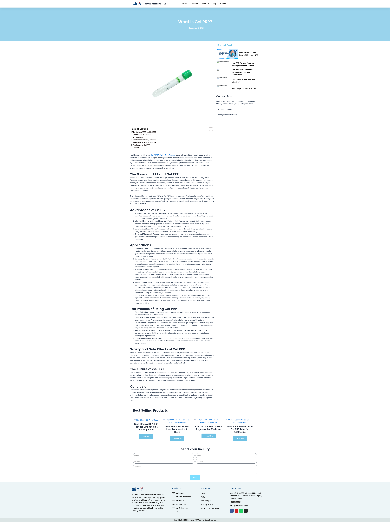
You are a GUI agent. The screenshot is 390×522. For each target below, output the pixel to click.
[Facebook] (232, 511)
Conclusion (137, 148)
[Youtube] (236, 511)
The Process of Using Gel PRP (144, 140)
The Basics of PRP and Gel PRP (144, 132)
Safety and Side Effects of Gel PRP (146, 142)
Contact (223, 4)
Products (194, 4)
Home (184, 4)
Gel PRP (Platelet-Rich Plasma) (163, 155)
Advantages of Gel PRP (142, 134)
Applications (138, 137)
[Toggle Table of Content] (210, 129)
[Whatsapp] (241, 511)
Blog (214, 4)
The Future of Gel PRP (141, 145)
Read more (146, 436)
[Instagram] (246, 511)
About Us (205, 4)
